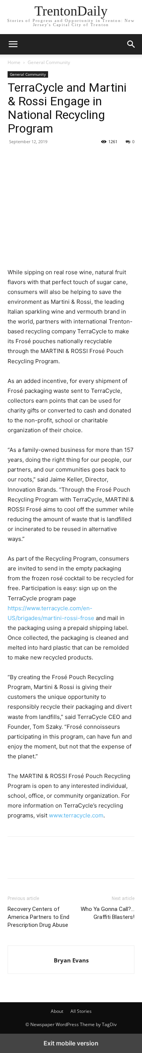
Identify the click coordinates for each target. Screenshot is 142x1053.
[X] (32, 158)
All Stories (81, 1011)
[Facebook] (15, 158)
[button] (131, 44)
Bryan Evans (71, 960)
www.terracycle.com (76, 815)
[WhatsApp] (67, 158)
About (57, 1011)
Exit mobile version (71, 1043)
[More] (85, 158)
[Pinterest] (50, 158)
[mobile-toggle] (13, 44)
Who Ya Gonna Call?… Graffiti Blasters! (107, 913)
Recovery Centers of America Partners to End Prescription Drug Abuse (38, 917)
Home (14, 62)
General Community (49, 62)
